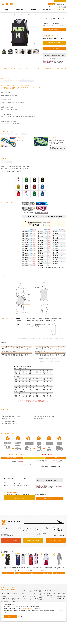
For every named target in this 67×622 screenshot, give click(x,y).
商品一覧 (9, 14)
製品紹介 (6, 68)
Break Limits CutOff (61, 596)
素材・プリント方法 (17, 68)
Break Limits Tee (60, 598)
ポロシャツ (23, 598)
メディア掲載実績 (5, 598)
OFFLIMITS (3, 14)
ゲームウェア (14, 591)
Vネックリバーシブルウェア (18, 14)
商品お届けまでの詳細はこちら (59, 535)
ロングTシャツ (23, 596)
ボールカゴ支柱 (51, 597)
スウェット (41, 596)
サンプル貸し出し (5, 599)
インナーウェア (51, 592)
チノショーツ (32, 593)
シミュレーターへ (8, 573)
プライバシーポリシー (27, 608)
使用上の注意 (48, 68)
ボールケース (60, 592)
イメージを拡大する (33, 43)
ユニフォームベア (51, 590)
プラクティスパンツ (34, 594)
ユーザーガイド (5, 596)
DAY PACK (41, 599)
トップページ (4, 591)
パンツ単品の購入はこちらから (15, 123)
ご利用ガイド (51, 4)
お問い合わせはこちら (60, 4)
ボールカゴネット (51, 595)
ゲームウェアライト (15, 593)
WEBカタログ (5, 601)
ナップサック (32, 596)
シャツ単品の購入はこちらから (15, 121)
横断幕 (40, 597)
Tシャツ (22, 594)
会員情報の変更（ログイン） (33, 540)
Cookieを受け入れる (10, 616)
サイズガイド (38, 68)
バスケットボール (51, 593)
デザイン (28, 68)
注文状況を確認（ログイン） (55, 540)
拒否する (20, 616)
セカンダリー (23, 593)
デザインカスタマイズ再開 (11, 540)
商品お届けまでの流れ (54, 29)
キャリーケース (60, 590)
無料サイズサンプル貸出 (54, 48)
